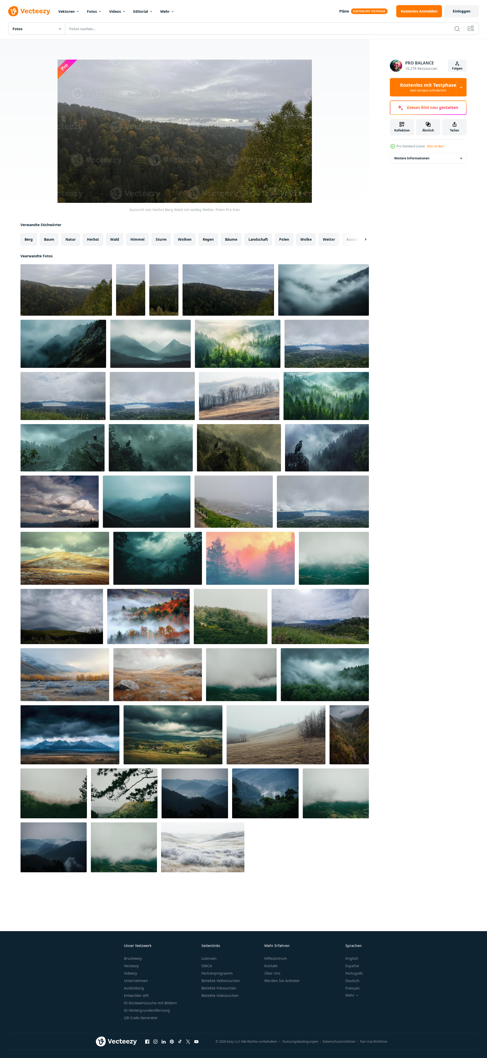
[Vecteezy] (29, 11)
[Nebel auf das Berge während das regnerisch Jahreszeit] (334, 558)
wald (114, 239)
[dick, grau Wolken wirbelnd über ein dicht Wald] (325, 674)
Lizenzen (209, 958)
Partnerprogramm (217, 973)
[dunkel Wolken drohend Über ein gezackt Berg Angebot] (69, 734)
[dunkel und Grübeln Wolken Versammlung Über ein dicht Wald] (157, 558)
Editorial (140, 11)
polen (284, 239)
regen (208, 239)
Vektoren (66, 11)
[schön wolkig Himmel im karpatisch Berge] (59, 502)
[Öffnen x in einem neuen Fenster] (188, 1041)
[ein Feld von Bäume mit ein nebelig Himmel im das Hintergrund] (239, 396)
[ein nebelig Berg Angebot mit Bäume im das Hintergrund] (323, 290)
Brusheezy (133, 958)
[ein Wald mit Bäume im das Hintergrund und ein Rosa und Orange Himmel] (250, 558)
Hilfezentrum (275, 958)
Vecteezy (131, 965)
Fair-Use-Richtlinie (373, 1041)
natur (70, 239)
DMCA (206, 965)
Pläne (344, 11)
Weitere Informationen (411, 158)
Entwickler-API (136, 995)
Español (352, 965)
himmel (137, 239)
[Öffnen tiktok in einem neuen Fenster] (180, 1041)
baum (49, 239)
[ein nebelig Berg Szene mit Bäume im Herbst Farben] (148, 616)
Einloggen (461, 11)
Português (354, 973)
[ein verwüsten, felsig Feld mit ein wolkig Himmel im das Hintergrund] (157, 674)
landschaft (258, 239)
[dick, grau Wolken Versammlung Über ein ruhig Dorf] (172, 734)
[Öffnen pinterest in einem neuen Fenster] (172, 1041)
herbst (93, 239)
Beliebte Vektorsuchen (220, 980)
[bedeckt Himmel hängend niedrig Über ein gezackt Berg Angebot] (150, 344)
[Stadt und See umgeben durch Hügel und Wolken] (323, 502)
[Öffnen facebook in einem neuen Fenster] (147, 1041)
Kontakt (270, 965)
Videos (115, 11)
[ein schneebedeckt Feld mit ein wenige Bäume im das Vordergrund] (202, 847)
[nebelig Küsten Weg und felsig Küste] (234, 502)
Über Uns (272, 973)
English (351, 958)
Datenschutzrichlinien (339, 1041)
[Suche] (457, 29)
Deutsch (352, 980)
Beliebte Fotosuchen (218, 988)
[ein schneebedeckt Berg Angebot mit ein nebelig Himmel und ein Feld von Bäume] (64, 674)
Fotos (92, 11)
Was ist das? (435, 146)
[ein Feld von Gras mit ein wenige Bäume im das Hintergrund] (275, 734)
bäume (231, 239)
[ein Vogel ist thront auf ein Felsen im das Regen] (62, 447)
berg (29, 239)
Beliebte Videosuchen (220, 995)
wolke (306, 239)
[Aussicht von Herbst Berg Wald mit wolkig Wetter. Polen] (66, 290)
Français (352, 988)
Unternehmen (136, 980)
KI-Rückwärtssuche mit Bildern (150, 1002)
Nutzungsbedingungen (300, 1041)
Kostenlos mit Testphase (428, 87)
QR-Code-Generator (141, 1017)
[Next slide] (361, 239)
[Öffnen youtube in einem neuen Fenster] (196, 1041)
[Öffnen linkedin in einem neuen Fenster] (164, 1041)
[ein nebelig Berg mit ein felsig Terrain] (63, 344)
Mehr (164, 11)
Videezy (130, 973)
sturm (161, 239)
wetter (329, 239)
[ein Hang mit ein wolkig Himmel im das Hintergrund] (64, 558)
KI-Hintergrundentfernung (147, 1010)
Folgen (457, 68)
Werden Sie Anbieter (282, 980)
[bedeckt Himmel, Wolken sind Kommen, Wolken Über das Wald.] (61, 616)
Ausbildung (134, 988)
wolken (184, 239)
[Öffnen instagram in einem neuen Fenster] (155, 1041)
